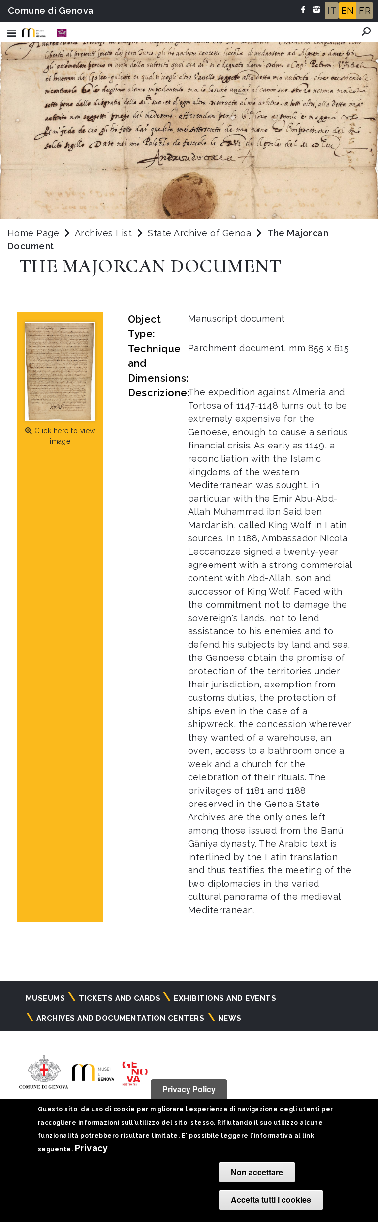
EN (347, 10)
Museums (45, 998)
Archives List (103, 233)
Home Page (33, 233)
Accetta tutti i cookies (271, 1199)
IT (331, 10)
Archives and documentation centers (120, 1018)
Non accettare (257, 1172)
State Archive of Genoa (200, 233)
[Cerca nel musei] (366, 31)
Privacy (91, 1148)
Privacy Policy (189, 1089)
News (230, 1018)
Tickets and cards (119, 998)
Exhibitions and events (225, 998)
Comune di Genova (51, 10)
